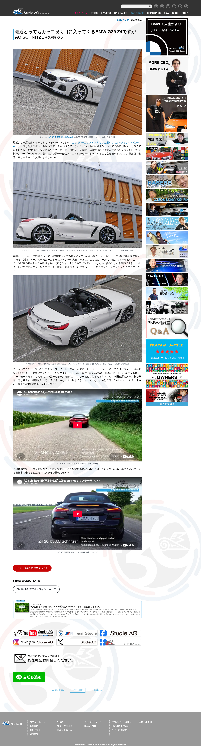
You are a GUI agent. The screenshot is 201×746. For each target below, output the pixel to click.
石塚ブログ (123, 19)
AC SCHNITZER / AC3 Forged (61, 137)
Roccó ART (90, 726)
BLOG (175, 13)
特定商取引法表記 (120, 726)
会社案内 (34, 726)
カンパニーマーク (93, 722)
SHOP (185, 13)
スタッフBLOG (64, 726)
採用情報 (34, 734)
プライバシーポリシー (123, 722)
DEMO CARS (154, 13)
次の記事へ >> (97, 690)
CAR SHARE (137, 13)
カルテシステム (64, 730)
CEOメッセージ (37, 722)
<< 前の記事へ (58, 690)
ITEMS (94, 13)
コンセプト (35, 730)
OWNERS (106, 13)
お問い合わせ (145, 722)
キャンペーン (81, 13)
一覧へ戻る (77, 690)
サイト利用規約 (119, 730)
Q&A (166, 13)
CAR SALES (120, 13)
